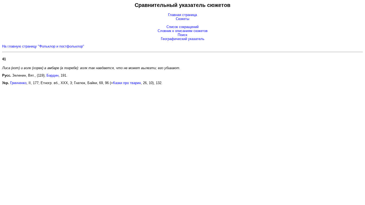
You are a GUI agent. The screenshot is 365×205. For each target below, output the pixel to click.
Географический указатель (182, 39)
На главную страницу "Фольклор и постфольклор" (43, 46)
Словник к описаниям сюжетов (183, 31)
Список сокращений (182, 27)
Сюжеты (182, 19)
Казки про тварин (127, 83)
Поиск (182, 35)
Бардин (52, 75)
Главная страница (182, 15)
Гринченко (18, 83)
